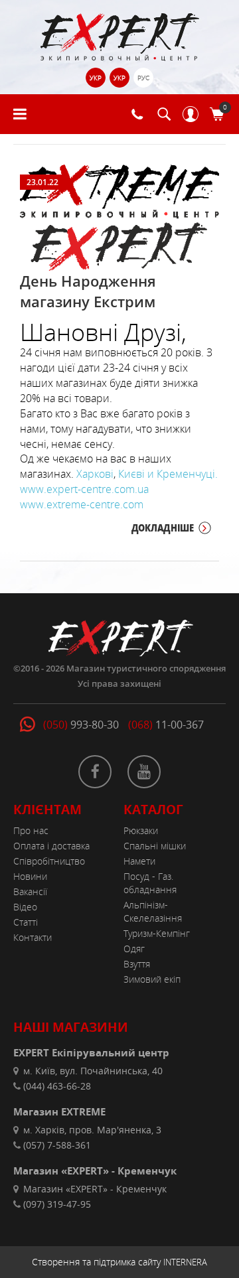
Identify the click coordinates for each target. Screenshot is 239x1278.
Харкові (95, 473)
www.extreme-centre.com (81, 504)
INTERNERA (185, 1262)
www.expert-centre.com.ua (84, 489)
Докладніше (162, 527)
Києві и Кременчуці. (168, 473)
